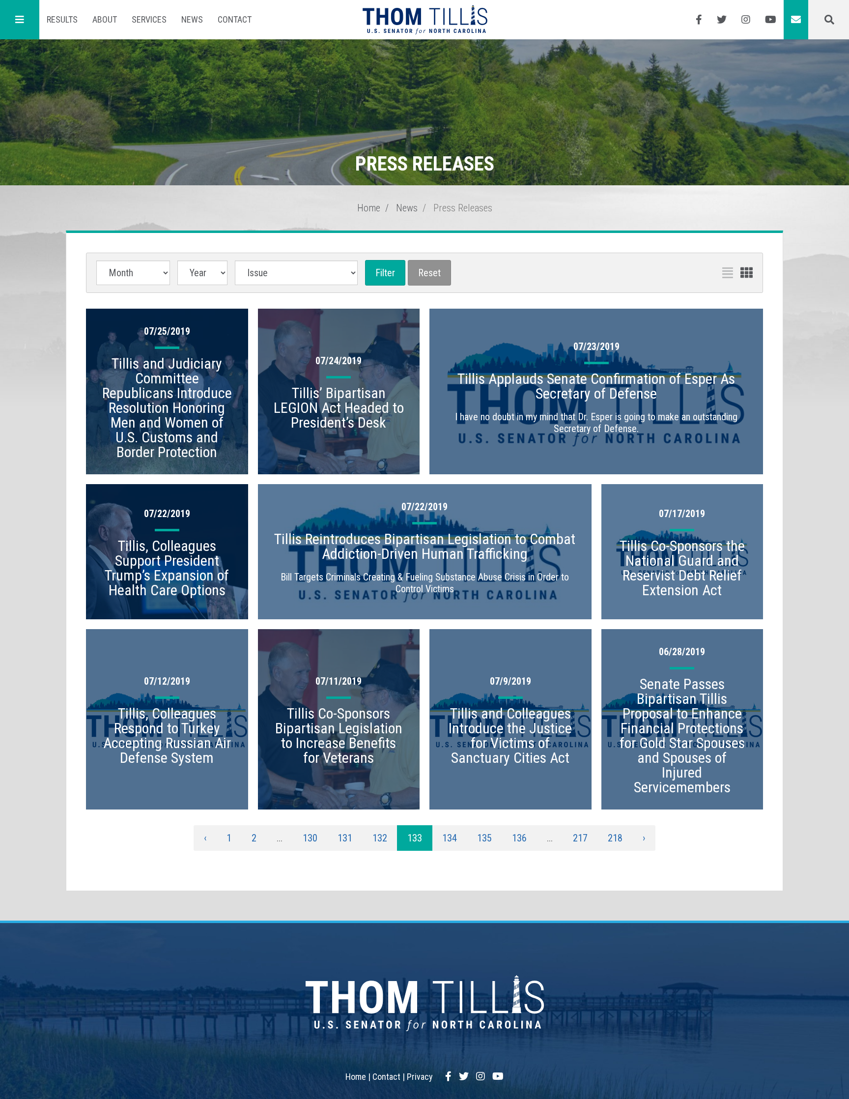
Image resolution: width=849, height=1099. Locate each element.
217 (580, 838)
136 (519, 838)
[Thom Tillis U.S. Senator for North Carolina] (424, 19)
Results (62, 19)
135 (484, 838)
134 (449, 838)
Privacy (420, 1076)
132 (379, 838)
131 (345, 838)
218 (615, 838)
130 (310, 838)
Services (149, 19)
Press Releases (462, 208)
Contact (235, 19)
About (104, 19)
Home (368, 208)
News (192, 19)
